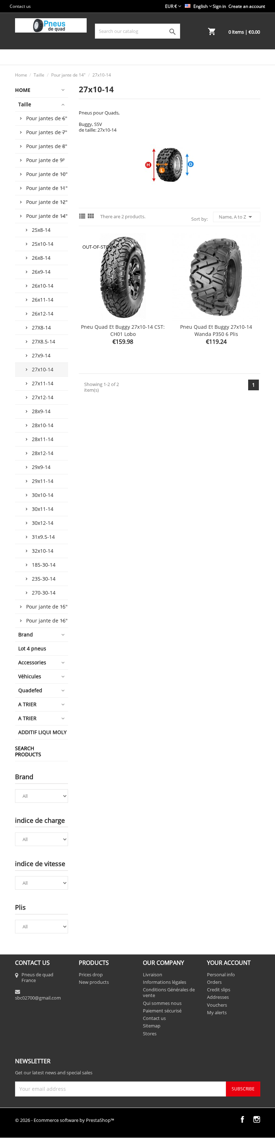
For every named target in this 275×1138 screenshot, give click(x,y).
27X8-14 (41, 327)
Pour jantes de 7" (46, 132)
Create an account (246, 6)
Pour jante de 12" (47, 202)
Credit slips (218, 989)
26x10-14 (42, 285)
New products (94, 982)
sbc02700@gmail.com (38, 998)
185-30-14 (44, 564)
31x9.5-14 (43, 536)
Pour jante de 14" (47, 216)
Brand (25, 634)
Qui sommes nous (162, 1003)
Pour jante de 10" (47, 174)
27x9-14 (41, 355)
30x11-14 (42, 508)
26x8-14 (41, 257)
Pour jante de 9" (45, 160)
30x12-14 (42, 522)
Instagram (256, 1119)
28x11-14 (42, 439)
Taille (24, 104)
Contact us (20, 6)
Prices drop (91, 974)
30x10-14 (42, 495)
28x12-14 (42, 453)
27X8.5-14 (43, 341)
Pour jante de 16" (47, 620)
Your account (229, 963)
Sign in (219, 6)
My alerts (217, 1012)
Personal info (221, 974)
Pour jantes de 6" (46, 118)
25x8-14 (41, 229)
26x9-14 (41, 271)
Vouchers (217, 1005)
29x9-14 (41, 467)
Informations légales (164, 982)
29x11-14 (42, 481)
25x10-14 (42, 243)
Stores (149, 1033)
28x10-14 (42, 425)
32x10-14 (42, 550)
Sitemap (151, 1025)
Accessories (32, 662)
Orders (214, 982)
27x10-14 (42, 369)
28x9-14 (41, 411)
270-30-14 (44, 592)
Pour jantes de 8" (46, 146)
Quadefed (30, 690)
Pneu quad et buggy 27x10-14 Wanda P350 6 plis (216, 330)
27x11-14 (42, 383)
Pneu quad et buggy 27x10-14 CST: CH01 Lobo (123, 330)
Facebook (242, 1119)
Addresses (218, 997)
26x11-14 (42, 299)
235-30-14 (44, 578)
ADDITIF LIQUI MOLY (42, 732)
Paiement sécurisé (162, 1010)
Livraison (152, 974)
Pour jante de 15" (47, 606)
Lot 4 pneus (32, 648)
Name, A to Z (237, 217)
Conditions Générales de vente (169, 992)
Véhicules (29, 676)
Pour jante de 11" (47, 188)
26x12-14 (42, 313)
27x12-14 (42, 397)
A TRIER (27, 704)
